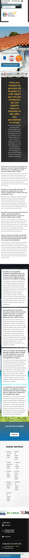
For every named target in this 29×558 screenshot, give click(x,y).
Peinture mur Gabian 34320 (17, 465)
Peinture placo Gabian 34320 (9, 474)
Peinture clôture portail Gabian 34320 (16, 475)
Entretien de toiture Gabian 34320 (17, 485)
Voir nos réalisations (10, 65)
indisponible (6, 1)
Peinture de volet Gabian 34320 (9, 454)
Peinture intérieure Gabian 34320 (9, 485)
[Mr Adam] (9, 14)
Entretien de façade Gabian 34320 (9, 496)
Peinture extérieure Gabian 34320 (9, 465)
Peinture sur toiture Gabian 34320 (16, 455)
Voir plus (14, 434)
